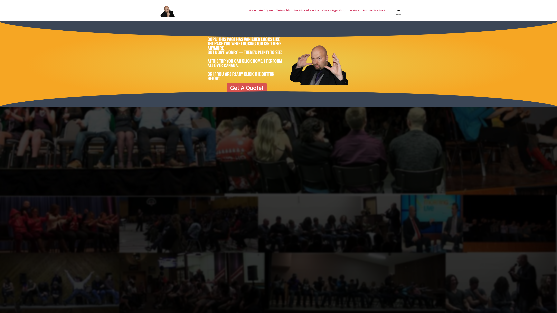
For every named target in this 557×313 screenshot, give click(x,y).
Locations (354, 10)
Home (252, 10)
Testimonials (283, 10)
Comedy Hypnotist (332, 10)
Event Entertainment (304, 10)
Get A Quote (266, 10)
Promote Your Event (374, 10)
